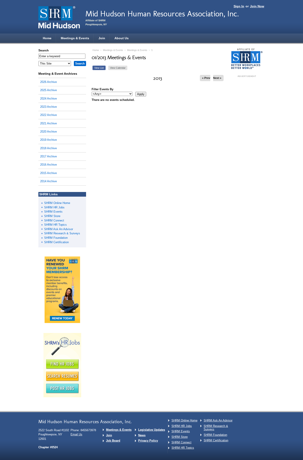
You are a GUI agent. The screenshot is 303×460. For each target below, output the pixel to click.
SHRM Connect (54, 220)
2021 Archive (48, 123)
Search (43, 50)
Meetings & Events (75, 38)
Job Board (113, 440)
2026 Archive (48, 82)
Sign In (239, 6)
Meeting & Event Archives (57, 73)
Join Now (257, 6)
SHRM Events (53, 211)
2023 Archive (48, 106)
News (142, 435)
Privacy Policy (148, 440)
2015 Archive (48, 173)
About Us (121, 38)
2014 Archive (48, 181)
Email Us (76, 434)
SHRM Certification (56, 242)
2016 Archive (48, 164)
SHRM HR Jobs (54, 207)
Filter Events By (102, 89)
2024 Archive (48, 98)
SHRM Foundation (56, 237)
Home (47, 38)
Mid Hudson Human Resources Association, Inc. (162, 13)
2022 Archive (48, 115)
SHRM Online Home (57, 203)
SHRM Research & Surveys (62, 233)
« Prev (206, 78)
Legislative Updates (151, 429)
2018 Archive (48, 148)
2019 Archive (48, 139)
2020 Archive (48, 131)
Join (101, 38)
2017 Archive (48, 156)
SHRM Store (52, 216)
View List (99, 68)
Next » (217, 78)
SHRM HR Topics (55, 224)
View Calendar (118, 68)
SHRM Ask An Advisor (58, 229)
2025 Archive (48, 90)
